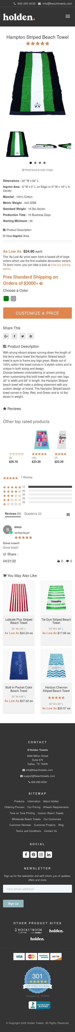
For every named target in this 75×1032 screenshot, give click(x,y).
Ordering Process (14, 807)
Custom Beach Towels (51, 813)
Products (19, 801)
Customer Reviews (20, 825)
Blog (61, 825)
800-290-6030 (38, 782)
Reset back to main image (38, 169)
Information (33, 801)
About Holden (51, 801)
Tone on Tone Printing (22, 813)
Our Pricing (33, 807)
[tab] (13, 514)
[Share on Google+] (6, 336)
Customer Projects (45, 825)
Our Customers (52, 819)
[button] (11, 554)
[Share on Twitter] (22, 336)
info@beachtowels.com (39, 770)
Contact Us (50, 831)
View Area (17, 236)
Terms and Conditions (28, 831)
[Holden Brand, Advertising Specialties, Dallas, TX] (39, 1006)
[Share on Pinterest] (31, 336)
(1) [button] (23, 486)
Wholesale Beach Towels (26, 819)
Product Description (18, 230)
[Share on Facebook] (14, 336)
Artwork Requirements (56, 807)
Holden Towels (39, 750)
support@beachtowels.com (39, 776)
